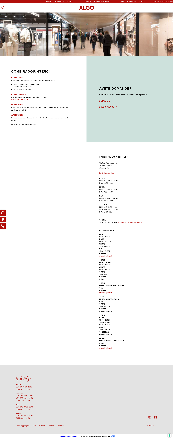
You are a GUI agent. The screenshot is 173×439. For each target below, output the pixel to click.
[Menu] (168, 8)
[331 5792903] (108, 107)
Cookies (51, 426)
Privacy (42, 426)
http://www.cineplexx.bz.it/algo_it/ (130, 222)
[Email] (105, 101)
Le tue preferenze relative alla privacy (95, 436)
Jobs (34, 426)
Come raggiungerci (23, 426)
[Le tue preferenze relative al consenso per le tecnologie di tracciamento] (169, 435)
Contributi (60, 426)
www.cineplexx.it (105, 256)
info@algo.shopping (106, 173)
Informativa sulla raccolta (67, 436)
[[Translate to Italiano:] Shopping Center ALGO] (86, 8)
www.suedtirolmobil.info (19, 99)
